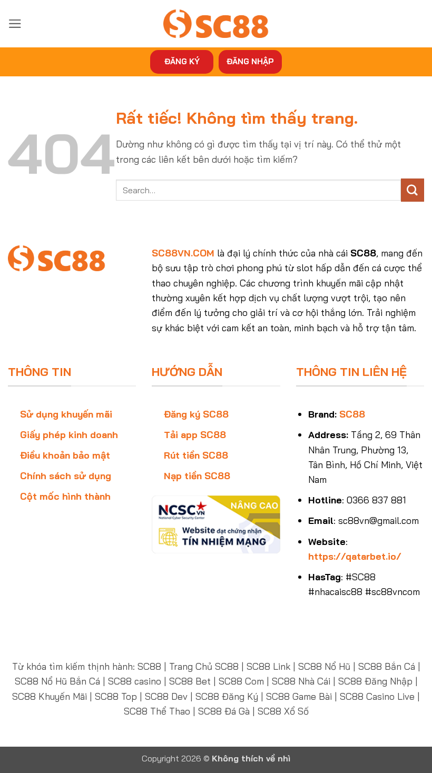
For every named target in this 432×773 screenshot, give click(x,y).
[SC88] (216, 23)
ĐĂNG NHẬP (250, 61)
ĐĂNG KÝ (182, 61)
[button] (15, 23)
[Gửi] (412, 190)
